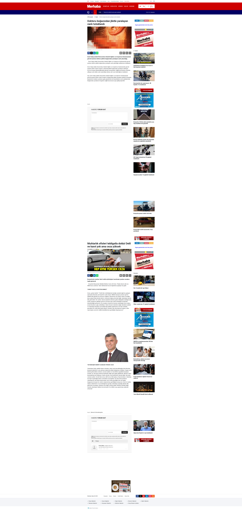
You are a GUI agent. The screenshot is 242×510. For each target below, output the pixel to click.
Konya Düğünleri (105, 501)
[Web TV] (151, 1)
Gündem (120, 6)
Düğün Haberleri (118, 501)
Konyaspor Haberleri (106, 503)
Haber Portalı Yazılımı (93, 508)
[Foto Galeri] (154, 1)
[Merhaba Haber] (94, 6)
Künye (110, 496)
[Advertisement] (109, 92)
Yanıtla (101, 448)
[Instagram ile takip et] (150, 496)
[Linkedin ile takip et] (146, 496)
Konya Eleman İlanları (115, 1)
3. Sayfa (96, 16)
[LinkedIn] (94, 53)
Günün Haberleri (103, 1)
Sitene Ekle (127, 496)
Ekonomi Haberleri (132, 501)
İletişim (114, 496)
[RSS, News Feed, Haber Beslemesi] (153, 496)
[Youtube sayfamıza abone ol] (143, 496)
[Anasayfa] (88, 1)
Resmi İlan (106, 6)
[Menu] (140, 6)
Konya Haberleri (92, 501)
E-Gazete (92, 1)
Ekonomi (131, 6)
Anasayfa (91, 16)
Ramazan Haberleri (93, 503)
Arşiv (109, 1)
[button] (124, 53)
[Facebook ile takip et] (137, 496)
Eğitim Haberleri (144, 501)
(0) (104, 448)
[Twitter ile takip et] (140, 496)
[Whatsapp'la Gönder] (97, 53)
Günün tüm (150, 12)
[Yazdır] (120, 53)
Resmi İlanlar (127, 1)
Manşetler (97, 1)
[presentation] (91, 12)
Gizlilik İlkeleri (120, 496)
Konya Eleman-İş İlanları (133, 503)
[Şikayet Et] (126, 448)
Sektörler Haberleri (119, 503)
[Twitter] (91, 53)
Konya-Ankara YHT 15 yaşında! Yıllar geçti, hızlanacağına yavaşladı (117, 12)
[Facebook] (88, 53)
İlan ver (121, 1)
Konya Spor (113, 6)
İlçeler (126, 6)
